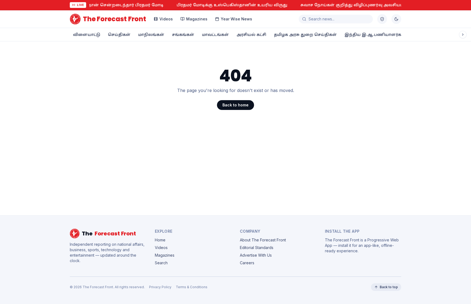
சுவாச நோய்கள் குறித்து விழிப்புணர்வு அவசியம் (312, 4)
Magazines (196, 19)
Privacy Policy (160, 287)
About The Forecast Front (263, 240)
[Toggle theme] (396, 19)
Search (161, 262)
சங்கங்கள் (183, 34)
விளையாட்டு (86, 34)
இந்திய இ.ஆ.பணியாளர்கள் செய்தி (383, 34)
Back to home (235, 105)
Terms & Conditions (191, 287)
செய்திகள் (119, 34)
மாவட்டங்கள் (215, 34)
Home (160, 240)
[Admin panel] (382, 19)
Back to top (389, 287)
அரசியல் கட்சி (251, 34)
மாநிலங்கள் (151, 34)
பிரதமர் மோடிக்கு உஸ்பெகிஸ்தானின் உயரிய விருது (193, 4)
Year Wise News (236, 19)
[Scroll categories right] (463, 34)
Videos (166, 19)
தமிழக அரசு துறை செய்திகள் (305, 34)
